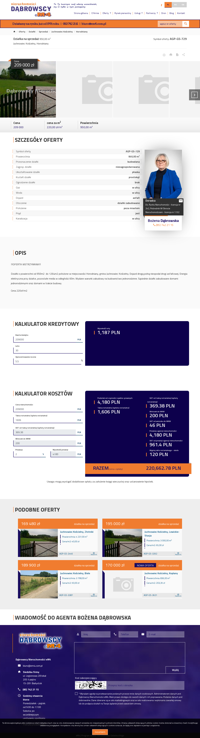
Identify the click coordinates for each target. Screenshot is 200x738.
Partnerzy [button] (151, 13)
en (183, 4)
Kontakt (181, 13)
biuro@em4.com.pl (94, 23)
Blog (172, 13)
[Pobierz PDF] (177, 54)
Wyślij (175, 670)
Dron (163, 13)
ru (175, 4)
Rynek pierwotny (123, 13)
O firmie (95, 13)
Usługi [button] (138, 13)
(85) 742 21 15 (70, 23)
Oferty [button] (105, 13)
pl (168, 4)
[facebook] (161, 5)
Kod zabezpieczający (86, 678)
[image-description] (84, 89)
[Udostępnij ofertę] (183, 54)
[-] (28, 89)
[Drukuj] (171, 54)
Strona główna (81, 13)
